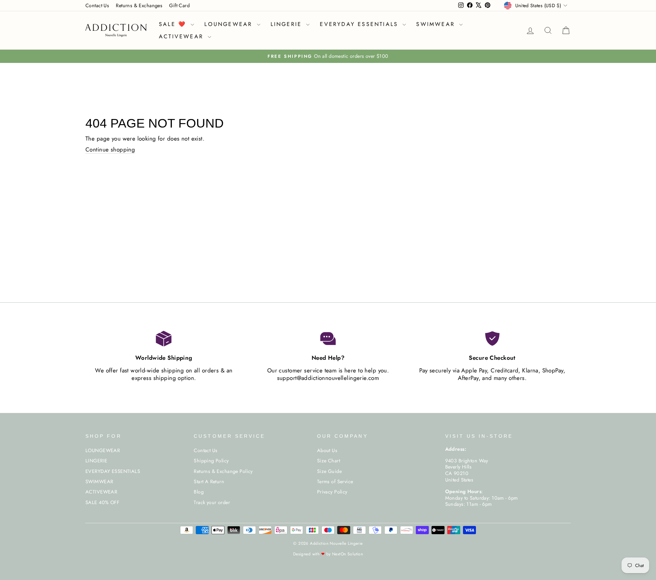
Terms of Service (335, 481)
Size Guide (329, 471)
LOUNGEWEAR (229, 24)
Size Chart (328, 460)
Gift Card (179, 5)
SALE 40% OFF (102, 502)
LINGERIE (288, 24)
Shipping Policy (211, 460)
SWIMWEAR (436, 24)
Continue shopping (110, 150)
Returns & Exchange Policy (223, 471)
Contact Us (97, 5)
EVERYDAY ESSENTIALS (360, 24)
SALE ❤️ (174, 24)
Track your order (212, 502)
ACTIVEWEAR (182, 36)
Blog (199, 491)
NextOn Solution (347, 554)
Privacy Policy (332, 491)
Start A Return (209, 481)
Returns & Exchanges (139, 5)
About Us (327, 450)
